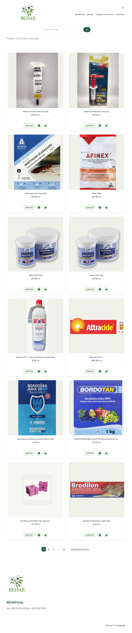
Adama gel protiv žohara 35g (35, 193)
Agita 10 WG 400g (96, 275)
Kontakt (29, 125)
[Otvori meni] (123, 7)
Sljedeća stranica (80, 549)
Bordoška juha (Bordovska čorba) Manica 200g (36, 439)
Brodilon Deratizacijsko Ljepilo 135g (96, 521)
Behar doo (121, 625)
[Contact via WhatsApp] (45, 125)
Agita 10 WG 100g (35, 275)
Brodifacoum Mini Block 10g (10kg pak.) (35, 521)
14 (64, 549)
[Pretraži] (86, 29)
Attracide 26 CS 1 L (96, 357)
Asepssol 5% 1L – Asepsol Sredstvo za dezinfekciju (35, 357)
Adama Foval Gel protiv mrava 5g (96, 111)
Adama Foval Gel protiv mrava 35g (35, 111)
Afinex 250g (96, 193)
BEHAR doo (14, 602)
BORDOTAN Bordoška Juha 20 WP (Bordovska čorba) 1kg (96, 439)
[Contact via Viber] (39, 125)
